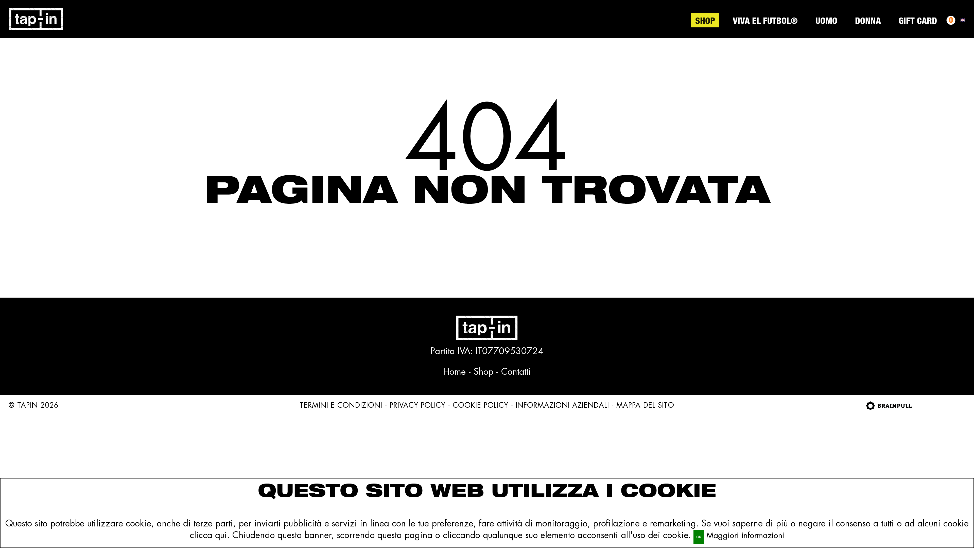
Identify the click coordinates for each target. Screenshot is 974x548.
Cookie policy (480, 405)
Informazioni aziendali (562, 405)
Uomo (826, 22)
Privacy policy (417, 405)
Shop (705, 22)
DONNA (868, 22)
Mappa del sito (645, 405)
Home (454, 371)
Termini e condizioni (341, 405)
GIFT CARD (918, 22)
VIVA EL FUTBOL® (765, 22)
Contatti (516, 371)
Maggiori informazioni (745, 535)
